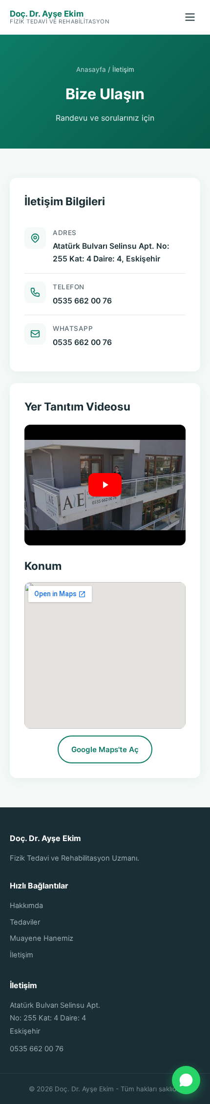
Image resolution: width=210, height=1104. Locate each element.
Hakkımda (26, 905)
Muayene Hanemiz (41, 938)
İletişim (21, 955)
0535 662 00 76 (82, 300)
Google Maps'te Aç (105, 749)
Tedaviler (25, 922)
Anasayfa (91, 69)
